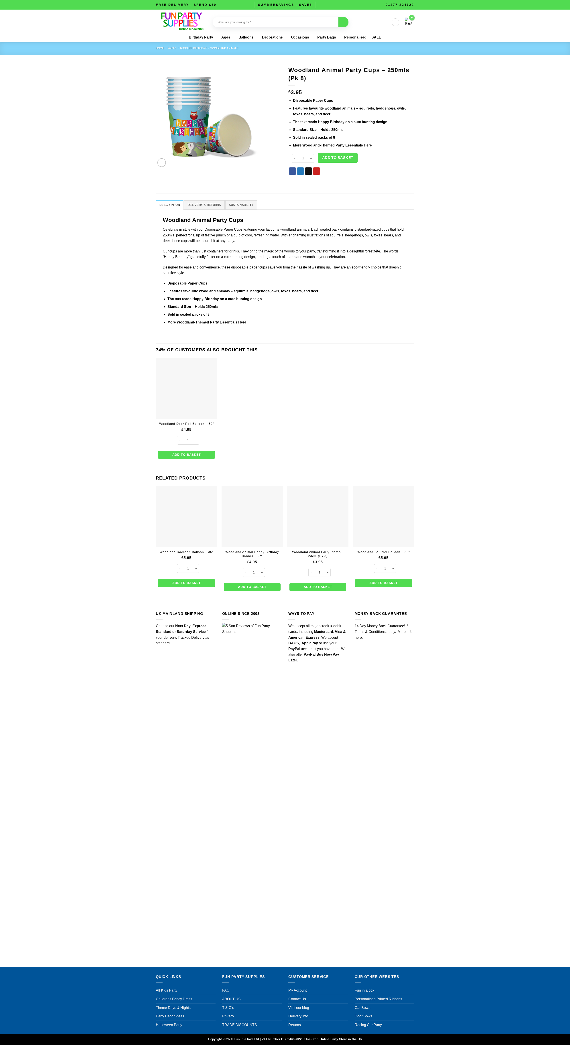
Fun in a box (364, 990)
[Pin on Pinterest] (316, 171)
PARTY (171, 48)
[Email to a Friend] (308, 171)
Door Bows (363, 1016)
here (358, 637)
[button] (395, 22)
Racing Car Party (368, 1025)
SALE (376, 37)
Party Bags (326, 37)
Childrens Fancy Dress (174, 999)
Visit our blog (298, 1008)
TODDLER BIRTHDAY (193, 48)
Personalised (355, 37)
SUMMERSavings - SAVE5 (285, 4)
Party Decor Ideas (170, 1016)
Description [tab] (169, 205)
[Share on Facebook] (292, 171)
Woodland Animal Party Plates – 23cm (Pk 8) (318, 554)
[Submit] (343, 22)
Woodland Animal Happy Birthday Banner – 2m (252, 554)
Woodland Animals (224, 48)
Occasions (300, 37)
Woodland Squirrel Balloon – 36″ (383, 552)
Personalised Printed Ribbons (378, 999)
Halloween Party (169, 1025)
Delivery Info (298, 1016)
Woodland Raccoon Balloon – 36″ (187, 552)
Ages (225, 37)
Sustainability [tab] (241, 205)
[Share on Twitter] (300, 171)
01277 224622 (400, 4)
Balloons (246, 37)
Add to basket (337, 158)
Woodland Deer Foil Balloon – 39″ (186, 423)
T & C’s (228, 1008)
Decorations (272, 37)
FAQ (225, 990)
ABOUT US (231, 999)
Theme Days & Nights (173, 1008)
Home (160, 48)
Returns (294, 1025)
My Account (297, 990)
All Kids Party (166, 990)
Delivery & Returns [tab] (204, 205)
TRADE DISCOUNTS (239, 1025)
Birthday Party (201, 37)
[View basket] (408, 22)
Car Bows (362, 1008)
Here (368, 145)
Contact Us (297, 999)
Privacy (228, 1016)
